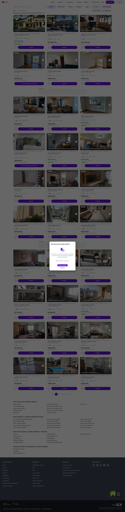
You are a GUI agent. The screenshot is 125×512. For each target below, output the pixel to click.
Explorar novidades (62, 265)
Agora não (62, 267)
